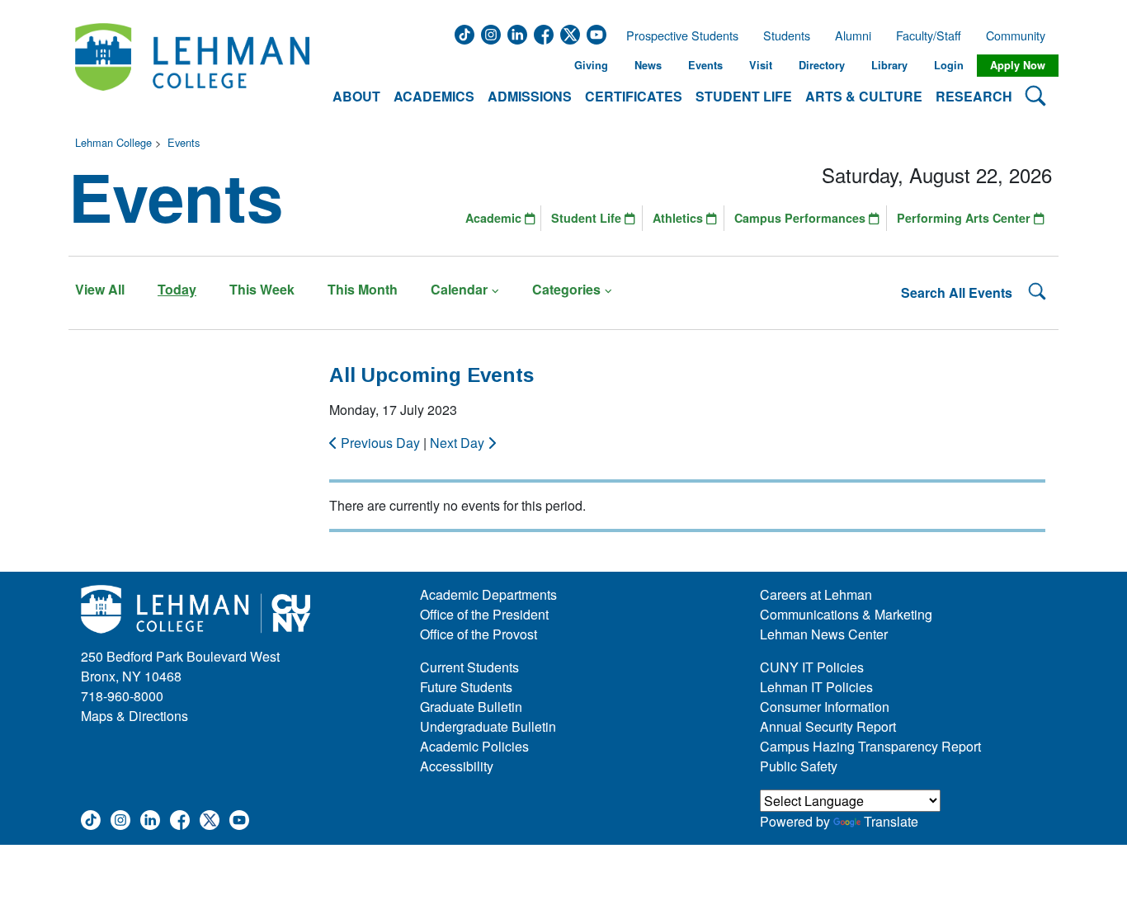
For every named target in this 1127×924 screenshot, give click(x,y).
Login (949, 65)
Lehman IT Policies (816, 686)
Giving (591, 65)
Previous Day (380, 442)
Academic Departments (488, 594)
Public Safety (798, 766)
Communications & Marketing (846, 614)
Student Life (588, 218)
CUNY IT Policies (812, 667)
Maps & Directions (134, 715)
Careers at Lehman (816, 594)
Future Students (466, 686)
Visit (760, 65)
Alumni (853, 35)
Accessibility (456, 766)
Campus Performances (801, 218)
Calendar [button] (459, 289)
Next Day (459, 442)
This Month (363, 289)
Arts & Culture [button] (863, 96)
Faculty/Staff (928, 35)
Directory (822, 65)
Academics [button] (434, 96)
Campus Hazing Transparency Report (870, 746)
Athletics (679, 218)
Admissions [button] (530, 96)
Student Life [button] (744, 96)
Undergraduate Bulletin (488, 726)
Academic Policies (474, 746)
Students (786, 35)
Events (705, 65)
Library (889, 65)
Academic (495, 218)
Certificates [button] (633, 96)
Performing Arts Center (965, 218)
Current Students (469, 667)
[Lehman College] (192, 65)
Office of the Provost (478, 634)
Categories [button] (566, 289)
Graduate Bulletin (471, 706)
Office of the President (484, 614)
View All (100, 289)
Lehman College (113, 142)
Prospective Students (677, 35)
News (648, 65)
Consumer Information (824, 706)
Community (1021, 35)
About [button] (356, 96)
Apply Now (1017, 65)
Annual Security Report (828, 726)
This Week (262, 289)
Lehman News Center (824, 634)
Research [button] (974, 96)
